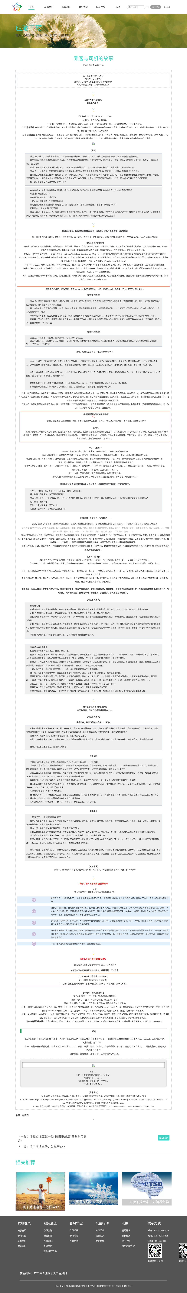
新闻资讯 (22, 1241)
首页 (31, 7)
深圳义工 (53, 1273)
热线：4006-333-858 (157, 1241)
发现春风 (48, 7)
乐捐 (118, 7)
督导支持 (48, 1246)
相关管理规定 (128, 1246)
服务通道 (66, 7)
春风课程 (74, 1230)
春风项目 (22, 1236)
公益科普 (48, 1236)
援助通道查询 (50, 1251)
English (167, 7)
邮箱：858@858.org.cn (158, 1230)
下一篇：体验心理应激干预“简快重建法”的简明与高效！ (52, 1139)
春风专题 (74, 1236)
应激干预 (41, 35)
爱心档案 (126, 1236)
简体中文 (156, 7)
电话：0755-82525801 (158, 1236)
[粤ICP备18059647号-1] (105, 1286)
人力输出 (48, 1241)
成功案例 (22, 1246)
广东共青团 (41, 1273)
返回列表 (163, 1138)
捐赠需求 (126, 1230)
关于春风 (22, 1230)
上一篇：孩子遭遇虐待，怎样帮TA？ (42, 1147)
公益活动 (100, 1230)
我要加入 (100, 1236)
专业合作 (100, 1241)
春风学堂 (83, 7)
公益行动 (100, 7)
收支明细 (126, 1241)
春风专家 (74, 1241)
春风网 (63, 1273)
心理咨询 (28, 35)
